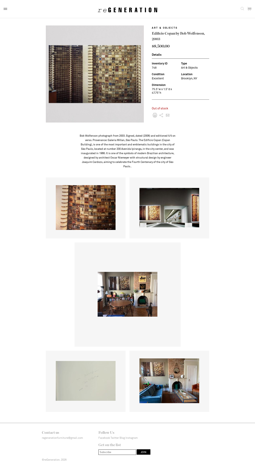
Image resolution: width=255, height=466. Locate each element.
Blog (122, 437)
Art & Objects (165, 27)
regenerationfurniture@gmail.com (62, 437)
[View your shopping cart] (249, 9)
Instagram (132, 437)
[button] (5, 9)
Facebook (104, 437)
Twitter (115, 437)
